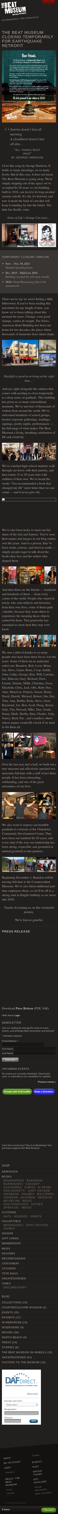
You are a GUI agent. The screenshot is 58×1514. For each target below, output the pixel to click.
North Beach (12, 1337)
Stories (8, 1347)
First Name (8, 1049)
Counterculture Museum (22, 1307)
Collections (12, 1302)
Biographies (14, 1180)
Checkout (9, 1472)
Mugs (6, 1248)
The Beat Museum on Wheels (24, 1352)
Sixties (37, 1204)
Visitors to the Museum (21, 1362)
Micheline (12, 1200)
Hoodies (21, 1216)
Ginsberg (11, 1194)
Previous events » (47, 1082)
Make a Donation (43, 1091)
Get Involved (40, 1481)
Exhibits (8, 1317)
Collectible (11, 1221)
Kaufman (28, 1197)
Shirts (36, 1216)
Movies (7, 1332)
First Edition (37, 1225)
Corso (29, 1187)
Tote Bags (10, 1273)
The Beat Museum (14, 1503)
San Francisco (16, 1204)
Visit (35, 1466)
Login (17, 1015)
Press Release (24, 1008)
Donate (7, 1233)
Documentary (15, 1287)
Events (7, 1312)
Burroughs (13, 1183)
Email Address (10, 1041)
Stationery (10, 1263)
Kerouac (45, 1197)
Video (6, 1283)
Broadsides (13, 1225)
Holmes (28, 1194)
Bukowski (35, 1180)
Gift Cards (10, 1238)
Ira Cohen (45, 1194)
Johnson (11, 1197)
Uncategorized (14, 1278)
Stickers (9, 1268)
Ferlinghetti (15, 1190)
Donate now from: (13, 1401)
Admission (10, 1171)
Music (27, 1200)
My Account (12, 1462)
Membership (11, 1243)
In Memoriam (11, 1322)
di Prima (44, 1187)
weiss (27, 1207)
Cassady (32, 1183)
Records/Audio (14, 1258)
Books (7, 1176)
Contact (35, 1455)
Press (6, 1342)
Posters (8, 1253)
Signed (9, 1228)
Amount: (8, 1417)
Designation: (10, 1409)
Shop (7, 1458)
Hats (8, 1216)
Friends (10, 1493)
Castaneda (13, 1187)
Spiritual (11, 1207)
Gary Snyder (39, 1190)
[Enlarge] (51, 54)
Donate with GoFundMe (17, 1091)
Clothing (9, 1212)
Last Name (8, 1053)
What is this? (32, 1394)
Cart (7, 1467)
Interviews (10, 1327)
